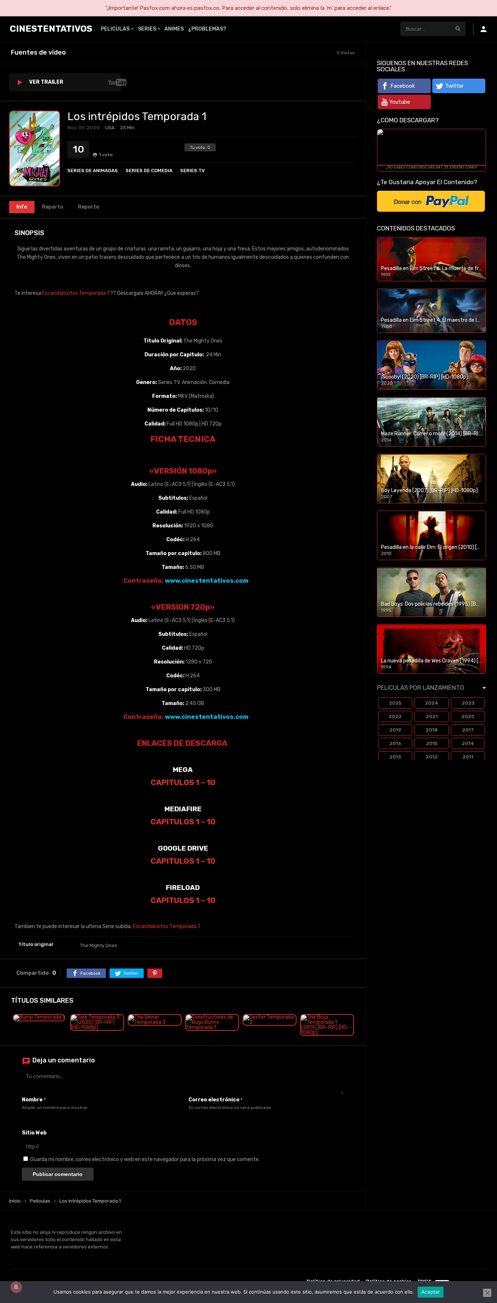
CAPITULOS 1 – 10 (183, 782)
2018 (432, 730)
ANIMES (174, 29)
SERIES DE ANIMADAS (92, 170)
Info (21, 207)
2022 (395, 716)
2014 (468, 743)
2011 (467, 757)
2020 (467, 716)
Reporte (88, 207)
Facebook (402, 86)
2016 (395, 743)
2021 (432, 716)
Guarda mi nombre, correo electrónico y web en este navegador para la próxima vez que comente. (145, 1159)
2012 (432, 757)
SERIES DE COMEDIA (149, 170)
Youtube (399, 102)
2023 (468, 703)
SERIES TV (192, 170)
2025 (395, 703)
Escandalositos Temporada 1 (75, 293)
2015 (431, 743)
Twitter (454, 86)
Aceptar (430, 1292)
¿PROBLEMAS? (207, 29)
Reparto (52, 207)
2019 (395, 730)
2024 (431, 703)
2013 (395, 757)
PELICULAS (115, 29)
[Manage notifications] (16, 1287)
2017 (468, 730)
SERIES (147, 29)
